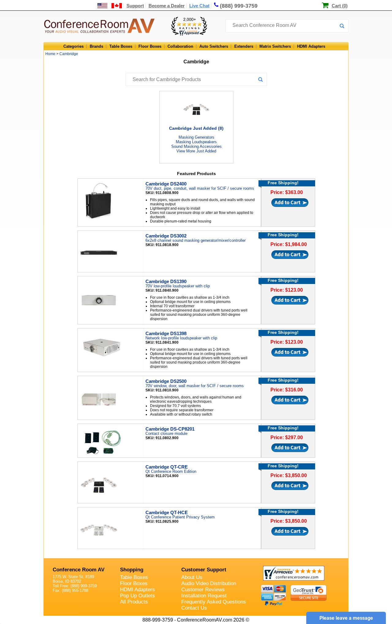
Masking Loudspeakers (196, 142)
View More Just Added (196, 151)
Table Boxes (120, 46)
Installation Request (204, 596)
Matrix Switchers (275, 46)
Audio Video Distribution (208, 583)
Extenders (243, 46)
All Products (134, 602)
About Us (191, 577)
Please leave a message (346, 618)
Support (135, 5)
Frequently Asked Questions (213, 602)
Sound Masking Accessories (196, 146)
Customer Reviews (203, 589)
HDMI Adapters (311, 46)
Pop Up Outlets (137, 596)
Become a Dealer (167, 5)
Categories (73, 46)
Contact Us (194, 608)
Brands (96, 46)
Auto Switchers (213, 46)
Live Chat (199, 5)
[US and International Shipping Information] (110, 5)
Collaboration (180, 46)
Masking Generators (196, 137)
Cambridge (68, 54)
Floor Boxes (149, 46)
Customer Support (203, 570)
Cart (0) (340, 5)
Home (50, 54)
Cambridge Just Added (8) (196, 128)
